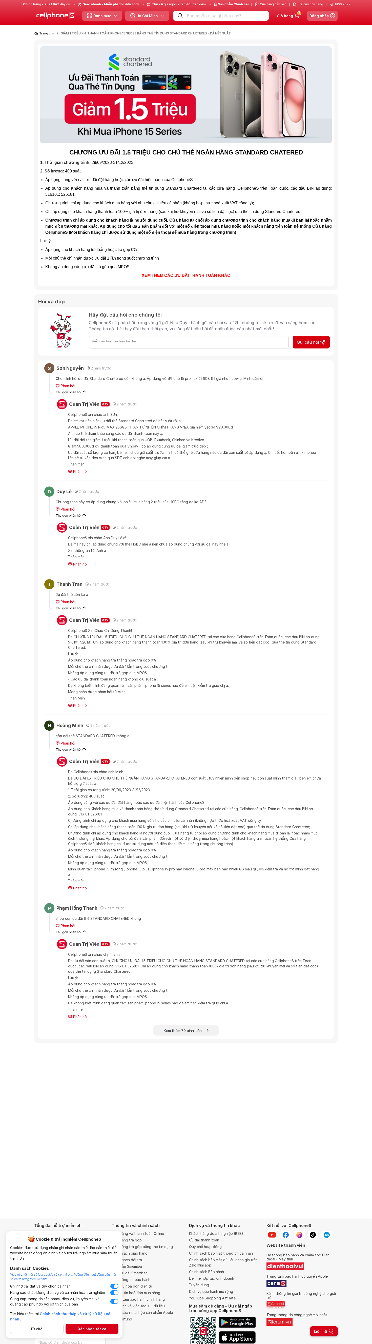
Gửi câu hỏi (308, 342)
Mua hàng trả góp (127, 1240)
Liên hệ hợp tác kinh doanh (211, 1278)
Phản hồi (67, 386)
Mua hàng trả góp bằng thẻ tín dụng (142, 1246)
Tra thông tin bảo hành (131, 1279)
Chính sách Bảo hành (206, 1272)
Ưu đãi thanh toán (204, 1240)
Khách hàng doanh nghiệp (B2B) (216, 1233)
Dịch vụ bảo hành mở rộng (211, 1291)
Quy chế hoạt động (205, 1246)
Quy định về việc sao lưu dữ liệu (138, 1306)
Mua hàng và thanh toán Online (138, 1233)
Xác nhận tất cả (92, 1329)
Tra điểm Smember (127, 1266)
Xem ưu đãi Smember (129, 1273)
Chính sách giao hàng (130, 1253)
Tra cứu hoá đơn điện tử (132, 1286)
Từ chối (37, 1329)
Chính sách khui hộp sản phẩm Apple (142, 1312)
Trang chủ (46, 33)
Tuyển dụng (199, 1285)
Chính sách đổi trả (127, 1260)
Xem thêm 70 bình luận (184, 1030)
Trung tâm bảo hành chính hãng (138, 1299)
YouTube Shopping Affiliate (212, 1298)
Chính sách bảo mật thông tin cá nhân (221, 1253)
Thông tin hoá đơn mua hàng (136, 1293)
